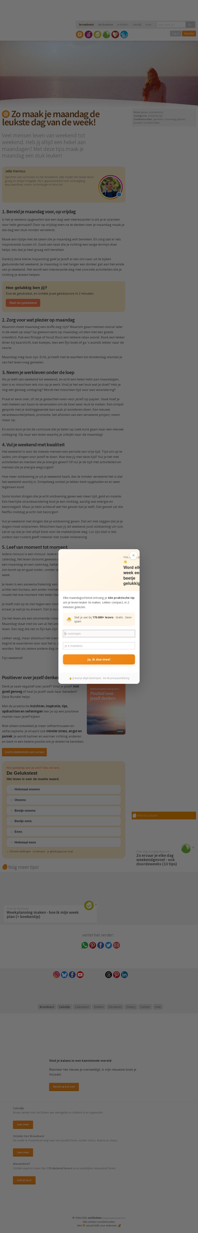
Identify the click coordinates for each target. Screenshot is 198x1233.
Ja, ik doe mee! (99, 659)
